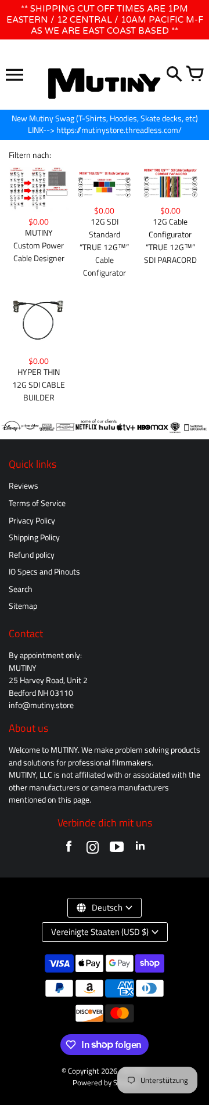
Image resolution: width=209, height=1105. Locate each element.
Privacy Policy (32, 520)
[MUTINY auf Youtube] (116, 849)
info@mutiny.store (41, 705)
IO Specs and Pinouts (44, 571)
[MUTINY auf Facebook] (69, 849)
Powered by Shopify (105, 1082)
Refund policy (32, 554)
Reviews (23, 485)
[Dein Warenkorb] (194, 75)
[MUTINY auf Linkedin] (140, 849)
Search (21, 589)
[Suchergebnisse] (174, 75)
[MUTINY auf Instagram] (93, 849)
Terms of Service (37, 503)
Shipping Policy (34, 537)
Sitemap (23, 606)
